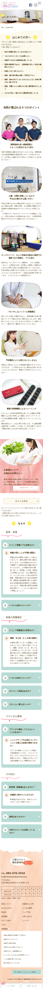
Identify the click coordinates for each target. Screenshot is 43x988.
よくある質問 (27, 908)
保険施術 (4, 916)
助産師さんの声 (28, 904)
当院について (6, 904)
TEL (13, 873)
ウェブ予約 (26, 912)
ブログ (3, 925)
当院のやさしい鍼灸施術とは (13, 951)
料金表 (3, 912)
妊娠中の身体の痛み (10, 943)
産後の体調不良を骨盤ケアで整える (15, 935)
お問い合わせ (27, 916)
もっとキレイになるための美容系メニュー (17, 955)
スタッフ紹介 (6, 920)
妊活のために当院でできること (13, 947)
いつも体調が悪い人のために (13, 959)
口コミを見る (21, 501)
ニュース (25, 920)
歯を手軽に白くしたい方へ (12, 963)
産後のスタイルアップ (10, 939)
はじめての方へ (6, 908)
